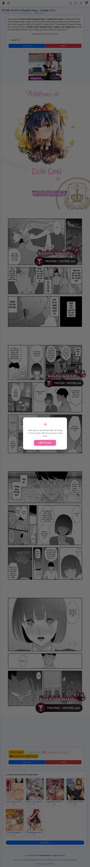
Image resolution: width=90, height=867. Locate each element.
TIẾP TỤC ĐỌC (45, 443)
